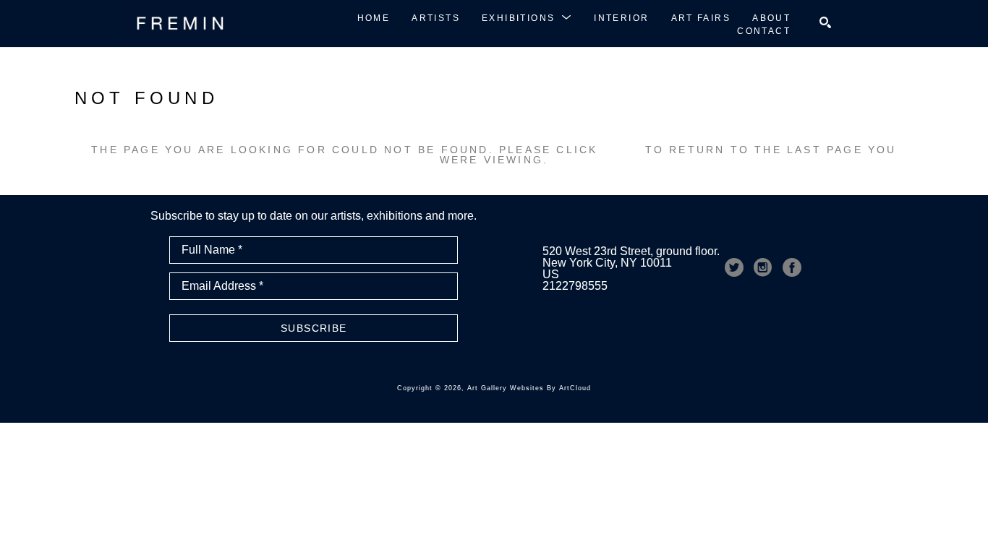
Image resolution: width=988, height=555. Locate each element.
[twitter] (734, 267)
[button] (527, 17)
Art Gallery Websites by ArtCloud (529, 388)
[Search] (825, 22)
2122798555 (575, 286)
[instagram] (763, 267)
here (621, 149)
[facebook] (792, 267)
